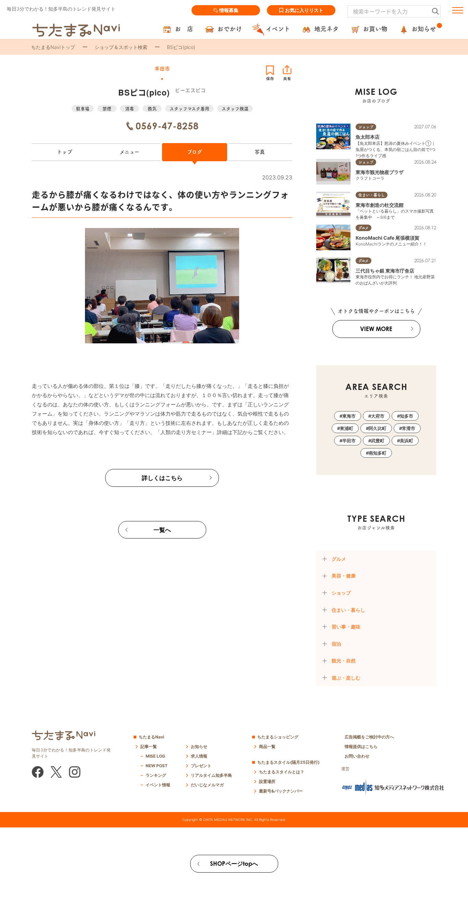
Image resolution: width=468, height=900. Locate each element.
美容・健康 (344, 576)
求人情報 (199, 756)
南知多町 (377, 453)
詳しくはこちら (162, 477)
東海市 (349, 416)
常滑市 (408, 428)
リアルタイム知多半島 (211, 775)
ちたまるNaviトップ (53, 47)
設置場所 (267, 781)
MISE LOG (155, 756)
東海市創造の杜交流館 (380, 205)
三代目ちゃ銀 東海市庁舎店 (385, 271)
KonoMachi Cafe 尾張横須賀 (387, 238)
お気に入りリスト (304, 10)
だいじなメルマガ (207, 784)
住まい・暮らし (348, 610)
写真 (260, 151)
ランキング (156, 775)
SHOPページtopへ (234, 863)
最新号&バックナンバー (281, 791)
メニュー (129, 151)
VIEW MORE (376, 328)
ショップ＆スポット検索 (121, 47)
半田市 (349, 440)
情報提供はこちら (361, 746)
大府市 (377, 416)
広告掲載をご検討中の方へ (369, 736)
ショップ (341, 593)
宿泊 (336, 644)
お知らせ (199, 746)
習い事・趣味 (346, 627)
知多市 (406, 416)
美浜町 (406, 440)
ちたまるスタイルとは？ (281, 771)
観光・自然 (344, 660)
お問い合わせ (357, 756)
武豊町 (377, 440)
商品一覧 (267, 746)
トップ (64, 151)
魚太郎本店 (368, 137)
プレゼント (201, 765)
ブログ (194, 151)
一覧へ (162, 529)
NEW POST (157, 765)
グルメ (339, 559)
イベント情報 (158, 784)
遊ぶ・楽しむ (346, 678)
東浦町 (346, 428)
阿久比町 (377, 428)
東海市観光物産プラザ (380, 172)
